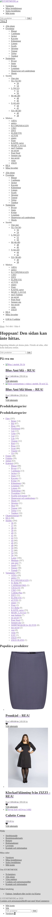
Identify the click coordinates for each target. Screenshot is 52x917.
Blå (12, 423)
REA (8, 165)
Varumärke (10, 573)
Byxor (14, 61)
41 (12, 535)
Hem (2, 326)
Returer (9, 840)
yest (13, 630)
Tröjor (14, 53)
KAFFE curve (17, 143)
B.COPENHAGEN (20, 125)
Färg (8, 418)
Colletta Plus (16, 593)
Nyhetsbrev (11, 874)
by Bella (14, 583)
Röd (13, 443)
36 (12, 523)
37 (12, 525)
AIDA (14, 120)
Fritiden (9, 458)
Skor (13, 505)
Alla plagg (10, 26)
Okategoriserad (12, 515)
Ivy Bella (15, 608)
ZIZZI (14, 163)
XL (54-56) (16, 81)
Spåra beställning (13, 11)
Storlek (9, 520)
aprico (14, 123)
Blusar (14, 31)
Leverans (10, 845)
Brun (13, 426)
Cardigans (15, 33)
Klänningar (16, 41)
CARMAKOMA (18, 585)
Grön (13, 433)
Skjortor (14, 48)
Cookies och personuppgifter (18, 882)
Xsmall (14, 570)
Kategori (9, 463)
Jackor (14, 36)
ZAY (13, 635)
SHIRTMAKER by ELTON (23, 625)
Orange (14, 441)
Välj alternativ (12, 381)
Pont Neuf (15, 153)
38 (18, 116)
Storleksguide (11, 835)
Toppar (14, 51)
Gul (12, 436)
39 (12, 530)
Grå (12, 431)
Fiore (13, 140)
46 (18, 101)
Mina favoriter (12, 168)
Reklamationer (12, 843)
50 (18, 93)
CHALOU (16, 588)
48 (18, 98)
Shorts (14, 73)
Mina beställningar (14, 8)
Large (13, 558)
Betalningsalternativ (14, 838)
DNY (13, 130)
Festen (8, 456)
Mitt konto (10, 13)
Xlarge (14, 568)
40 (18, 113)
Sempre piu (16, 155)
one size (14, 563)
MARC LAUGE (18, 145)
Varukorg (10, 6)
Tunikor (14, 56)
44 (18, 106)
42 (18, 108)
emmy (14, 138)
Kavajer (14, 38)
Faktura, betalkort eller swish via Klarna (23, 894)
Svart (13, 448)
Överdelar (10, 28)
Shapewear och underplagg (23, 71)
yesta (13, 160)
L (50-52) (15, 88)
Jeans (13, 63)
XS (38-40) (16, 111)
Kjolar (14, 66)
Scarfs (14, 46)
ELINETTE (16, 133)
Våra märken (11, 879)
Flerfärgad (15, 428)
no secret (15, 150)
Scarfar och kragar (19, 496)
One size (15, 78)
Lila (13, 438)
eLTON (14, 135)
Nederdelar (10, 58)
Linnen (14, 43)
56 (18, 83)
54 (18, 86)
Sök (29, 18)
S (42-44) (15, 103)
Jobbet (8, 461)
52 (18, 91)
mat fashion (16, 615)
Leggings (15, 68)
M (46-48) (15, 96)
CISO (13, 128)
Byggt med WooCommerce (37, 901)
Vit (12, 453)
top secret (15, 158)
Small (13, 565)
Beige (13, 421)
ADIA (14, 575)
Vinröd (14, 451)
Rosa (13, 446)
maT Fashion (17, 148)
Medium (14, 560)
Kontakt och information (16, 848)
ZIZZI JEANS (17, 640)
